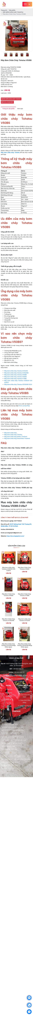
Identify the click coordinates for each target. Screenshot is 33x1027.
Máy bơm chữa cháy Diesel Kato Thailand (17, 438)
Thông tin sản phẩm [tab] (8, 108)
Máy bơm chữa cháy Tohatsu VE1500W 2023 (18, 384)
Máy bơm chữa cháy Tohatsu (13, 434)
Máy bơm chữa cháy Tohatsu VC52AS (16, 371)
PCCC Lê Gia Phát (24, 406)
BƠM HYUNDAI (6, 762)
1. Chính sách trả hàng (24, 691)
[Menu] (25, 4)
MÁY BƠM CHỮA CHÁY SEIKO (10, 724)
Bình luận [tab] (20, 108)
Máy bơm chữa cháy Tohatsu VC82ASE (16, 373)
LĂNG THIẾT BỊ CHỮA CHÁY (9, 750)
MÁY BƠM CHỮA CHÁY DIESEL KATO (12, 727)
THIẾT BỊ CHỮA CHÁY (18, 730)
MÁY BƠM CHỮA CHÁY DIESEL (10, 766)
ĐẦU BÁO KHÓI (17, 743)
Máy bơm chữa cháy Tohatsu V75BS (15, 378)
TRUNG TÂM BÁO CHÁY (8, 746)
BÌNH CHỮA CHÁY (23, 756)
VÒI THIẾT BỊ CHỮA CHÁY (9, 753)
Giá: (2, 90)
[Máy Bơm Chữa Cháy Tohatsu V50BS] (5, 54)
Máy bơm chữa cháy (10, 432)
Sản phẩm (8, 696)
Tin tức (8, 703)
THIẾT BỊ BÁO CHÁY (7, 740)
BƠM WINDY (15, 762)
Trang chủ (8, 689)
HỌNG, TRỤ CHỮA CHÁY (8, 734)
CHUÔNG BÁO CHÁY (20, 740)
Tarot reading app (16, 681)
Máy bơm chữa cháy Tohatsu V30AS (15, 376)
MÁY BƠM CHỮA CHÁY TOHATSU (12, 99)
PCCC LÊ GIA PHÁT (8, 102)
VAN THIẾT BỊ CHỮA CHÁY (9, 756)
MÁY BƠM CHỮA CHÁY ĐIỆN (22, 759)
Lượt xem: (4, 93)
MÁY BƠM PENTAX (7, 759)
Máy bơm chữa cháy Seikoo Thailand (15, 436)
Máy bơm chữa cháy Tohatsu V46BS (15, 375)
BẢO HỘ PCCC (6, 730)
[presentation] (2, 55)
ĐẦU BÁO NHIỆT (6, 743)
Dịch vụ (8, 699)
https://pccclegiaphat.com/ (15, 536)
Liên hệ (8, 706)
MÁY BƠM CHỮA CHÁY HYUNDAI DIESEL (13, 737)
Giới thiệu (8, 693)
